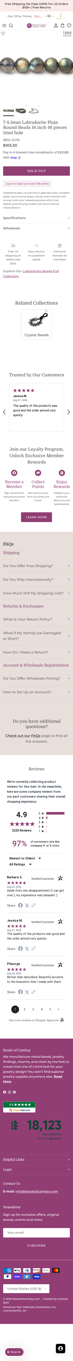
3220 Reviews (24, 830)
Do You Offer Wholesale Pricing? (31, 678)
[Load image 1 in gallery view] (36, 66)
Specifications (14, 218)
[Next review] (68, 412)
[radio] (52, 813)
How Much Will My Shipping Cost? (33, 593)
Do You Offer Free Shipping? (28, 566)
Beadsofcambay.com (26, 1298)
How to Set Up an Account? (27, 692)
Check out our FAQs (22, 736)
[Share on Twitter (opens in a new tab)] (27, 905)
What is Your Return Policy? (27, 619)
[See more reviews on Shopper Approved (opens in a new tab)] (33, 905)
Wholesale (11, 228)
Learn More (36, 517)
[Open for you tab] (60, 1348)
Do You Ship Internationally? (28, 579)
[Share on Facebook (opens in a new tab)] (20, 906)
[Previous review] (4, 412)
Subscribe (36, 1245)
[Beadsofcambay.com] (36, 25)
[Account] (55, 25)
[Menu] (4, 25)
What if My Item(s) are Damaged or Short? (32, 636)
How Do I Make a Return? (25, 652)
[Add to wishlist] (3, 33)
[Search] (13, 25)
